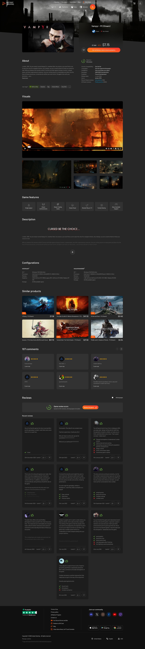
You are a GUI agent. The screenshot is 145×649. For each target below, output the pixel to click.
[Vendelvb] (96, 515)
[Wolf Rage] (96, 423)
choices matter (55, 86)
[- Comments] (117, 349)
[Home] (8, 3)
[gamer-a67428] (27, 469)
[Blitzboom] (27, 423)
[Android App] (105, 627)
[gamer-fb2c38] (61, 358)
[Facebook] (108, 614)
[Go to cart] (134, 3)
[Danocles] (27, 515)
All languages (119, 397)
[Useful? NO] (50, 457)
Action (97, 78)
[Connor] (61, 469)
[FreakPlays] (61, 377)
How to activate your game (102, 70)
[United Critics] (61, 515)
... (69, 86)
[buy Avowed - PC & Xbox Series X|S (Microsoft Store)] (38, 329)
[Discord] (91, 614)
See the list (98, 66)
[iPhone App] (93, 627)
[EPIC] (27, 377)
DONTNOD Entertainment (102, 72)
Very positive (98, 80)
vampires (43, 86)
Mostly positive (99, 82)
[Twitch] (120, 614)
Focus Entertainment (100, 74)
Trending (56, 2)
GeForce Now (35, 86)
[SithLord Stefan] (61, 423)
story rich (64, 86)
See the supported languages (103, 68)
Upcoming (72, 2)
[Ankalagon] (61, 561)
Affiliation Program (56, 615)
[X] (97, 614)
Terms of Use (54, 609)
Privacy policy (54, 612)
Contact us (54, 617)
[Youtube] (114, 614)
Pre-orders (64, 2)
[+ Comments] (121, 349)
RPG (100, 78)
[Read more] (38, 485)
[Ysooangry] (27, 358)
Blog (79, 2)
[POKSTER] (96, 358)
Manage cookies (26, 639)
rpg (48, 86)
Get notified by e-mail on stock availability (103, 50)
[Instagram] (103, 614)
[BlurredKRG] (96, 377)
